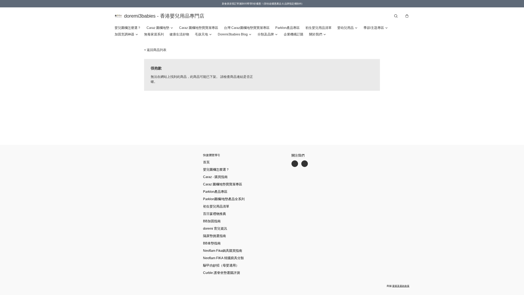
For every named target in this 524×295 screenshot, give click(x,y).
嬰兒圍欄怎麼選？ (128, 28)
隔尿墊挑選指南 (214, 236)
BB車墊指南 (212, 243)
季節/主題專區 (374, 28)
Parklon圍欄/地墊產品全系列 (224, 199)
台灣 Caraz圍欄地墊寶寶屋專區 (247, 28)
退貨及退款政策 (400, 286)
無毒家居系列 (154, 34)
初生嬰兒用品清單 (318, 28)
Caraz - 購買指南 (215, 177)
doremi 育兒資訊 (215, 228)
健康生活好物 (179, 34)
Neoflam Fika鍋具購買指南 (222, 250)
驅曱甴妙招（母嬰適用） (221, 265)
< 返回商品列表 (155, 50)
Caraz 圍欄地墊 (158, 28)
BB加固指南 (212, 221)
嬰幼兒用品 (345, 28)
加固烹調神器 (124, 34)
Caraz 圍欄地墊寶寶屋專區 (198, 28)
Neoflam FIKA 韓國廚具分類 (223, 258)
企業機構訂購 (293, 34)
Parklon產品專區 (287, 28)
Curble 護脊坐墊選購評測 (221, 273)
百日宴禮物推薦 (214, 214)
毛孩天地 (201, 34)
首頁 (206, 162)
